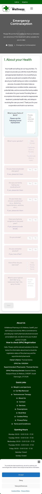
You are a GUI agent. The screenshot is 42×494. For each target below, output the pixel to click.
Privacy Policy (25, 491)
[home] (13, 8)
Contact (22, 402)
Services (22, 405)
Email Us (25, 2)
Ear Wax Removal (22, 391)
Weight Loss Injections (22, 387)
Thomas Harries (32, 367)
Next (8, 305)
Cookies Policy (15, 491)
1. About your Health (18, 59)
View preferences (21, 486)
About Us (22, 398)
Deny (21, 480)
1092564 (24, 363)
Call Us (16, 2)
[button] (39, 462)
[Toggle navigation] (31, 8)
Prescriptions (22, 409)
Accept (21, 475)
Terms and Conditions (22, 424)
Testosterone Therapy (22, 394)
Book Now (22, 413)
